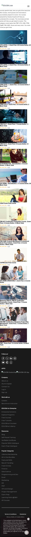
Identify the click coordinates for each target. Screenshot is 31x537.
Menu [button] (26, 6)
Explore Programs (8, 415)
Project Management (9, 492)
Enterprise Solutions (9, 412)
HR (3, 483)
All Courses (6, 500)
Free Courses (6, 417)
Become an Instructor (9, 403)
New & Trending (7, 463)
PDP (3, 486)
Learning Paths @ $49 (9, 497)
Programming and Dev (10, 474)
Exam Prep (5, 494)
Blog (3, 434)
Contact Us (6, 386)
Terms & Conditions (10, 514)
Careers (4, 400)
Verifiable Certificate (9, 440)
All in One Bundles (8, 457)
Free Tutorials (7, 420)
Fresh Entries (6, 466)
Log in (4, 389)
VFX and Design (7, 489)
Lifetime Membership (9, 454)
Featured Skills (7, 460)
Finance (4, 469)
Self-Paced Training (9, 437)
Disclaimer (23, 514)
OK (29, 519)
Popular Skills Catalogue (10, 443)
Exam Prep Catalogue (9, 446)
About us (5, 381)
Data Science (6, 471)
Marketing (5, 480)
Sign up (4, 392)
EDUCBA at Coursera (9, 423)
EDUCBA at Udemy (8, 426)
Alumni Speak (7, 384)
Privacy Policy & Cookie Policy (15, 517)
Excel (3, 477)
